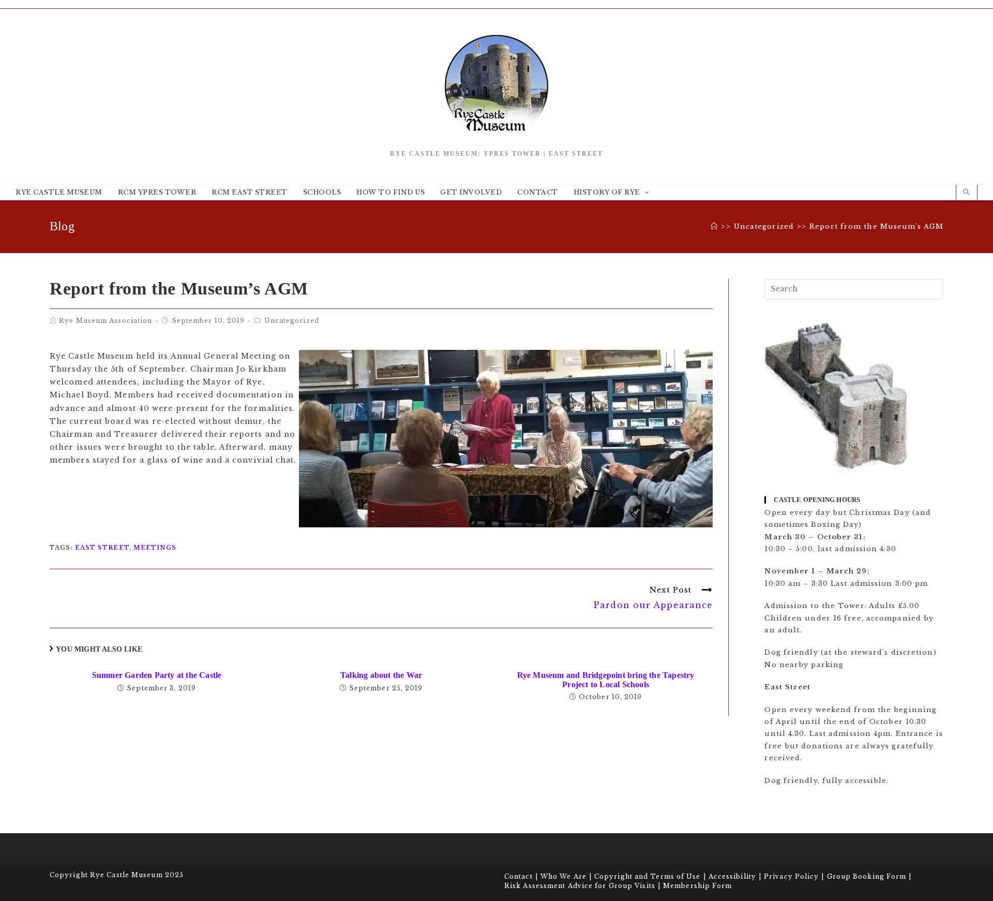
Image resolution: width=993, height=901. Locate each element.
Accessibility (732, 876)
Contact (518, 876)
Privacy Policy (791, 876)
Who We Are (563, 876)
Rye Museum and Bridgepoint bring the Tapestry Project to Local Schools (606, 680)
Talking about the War (381, 675)
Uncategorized (291, 320)
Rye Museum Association (105, 320)
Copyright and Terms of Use (647, 876)
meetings (154, 547)
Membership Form (697, 886)
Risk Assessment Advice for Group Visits (579, 886)
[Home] (714, 226)
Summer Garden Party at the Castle (157, 675)
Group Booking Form (867, 876)
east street (102, 547)
